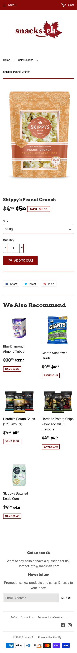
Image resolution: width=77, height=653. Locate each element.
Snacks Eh (28, 637)
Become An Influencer (50, 617)
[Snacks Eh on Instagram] (70, 626)
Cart (70, 5)
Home (6, 59)
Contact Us (27, 617)
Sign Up (66, 598)
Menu (12, 5)
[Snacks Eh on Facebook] (63, 626)
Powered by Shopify (49, 637)
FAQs (14, 617)
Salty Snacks (25, 59)
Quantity (8, 240)
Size (5, 221)
